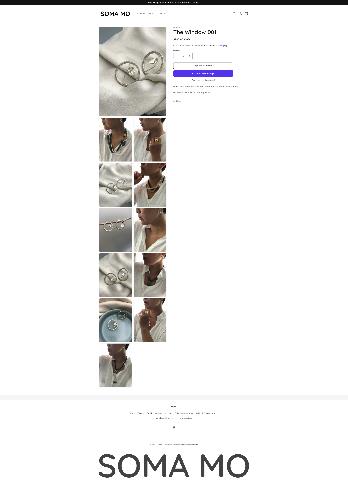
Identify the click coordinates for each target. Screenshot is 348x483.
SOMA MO (173, 465)
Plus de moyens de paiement (203, 80)
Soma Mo (160, 444)
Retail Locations (154, 413)
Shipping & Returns (184, 413)
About (132, 413)
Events (141, 413)
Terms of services (183, 418)
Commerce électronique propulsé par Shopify (181, 444)
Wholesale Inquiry (164, 418)
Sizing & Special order (205, 413)
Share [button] (179, 101)
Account (168, 413)
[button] (141, 13)
